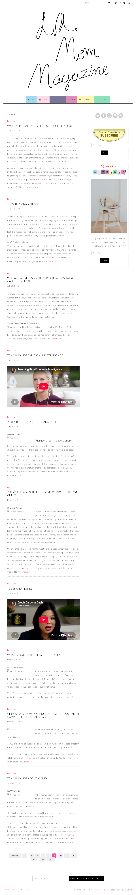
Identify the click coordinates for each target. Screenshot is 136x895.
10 (60, 855)
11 (67, 855)
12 (74, 855)
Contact (29, 889)
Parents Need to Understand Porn (32, 421)
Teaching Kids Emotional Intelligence (35, 355)
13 (34, 859)
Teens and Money (19, 588)
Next (50, 859)
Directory (102, 100)
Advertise (17, 889)
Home (31, 100)
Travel (71, 100)
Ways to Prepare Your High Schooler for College (43, 125)
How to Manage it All (23, 203)
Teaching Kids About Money (27, 778)
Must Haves (85, 100)
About (8, 889)
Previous (15, 855)
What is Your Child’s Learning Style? (33, 654)
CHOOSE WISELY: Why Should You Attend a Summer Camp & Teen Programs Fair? (43, 715)
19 (43, 859)
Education (58, 100)
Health (42, 100)
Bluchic (128, 890)
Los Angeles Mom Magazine (98, 890)
